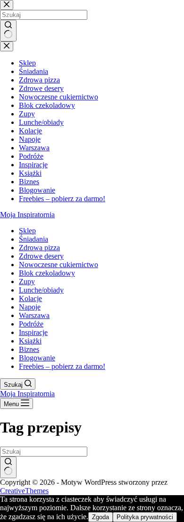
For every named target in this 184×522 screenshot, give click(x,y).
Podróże (31, 324)
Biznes (29, 349)
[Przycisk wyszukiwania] (8, 467)
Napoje (30, 307)
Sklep (27, 231)
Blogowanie (37, 358)
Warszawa (34, 315)
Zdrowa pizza (39, 248)
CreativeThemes (24, 491)
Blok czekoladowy (47, 273)
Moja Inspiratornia (27, 215)
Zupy (27, 281)
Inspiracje (33, 332)
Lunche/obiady (41, 290)
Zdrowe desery (41, 256)
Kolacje (30, 298)
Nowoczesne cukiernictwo (58, 265)
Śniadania (33, 239)
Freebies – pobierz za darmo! (62, 366)
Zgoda (100, 517)
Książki (30, 341)
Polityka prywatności (145, 517)
